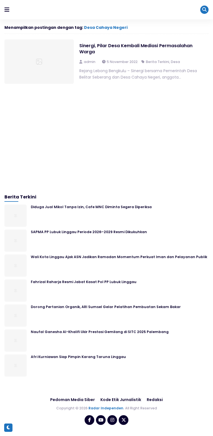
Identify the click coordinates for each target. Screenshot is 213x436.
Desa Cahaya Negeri (106, 27)
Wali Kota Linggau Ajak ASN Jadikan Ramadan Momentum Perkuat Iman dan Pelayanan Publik (119, 256)
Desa (175, 61)
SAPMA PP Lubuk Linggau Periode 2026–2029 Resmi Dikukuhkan (89, 232)
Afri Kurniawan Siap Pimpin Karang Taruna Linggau (78, 356)
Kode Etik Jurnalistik (120, 399)
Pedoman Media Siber (72, 399)
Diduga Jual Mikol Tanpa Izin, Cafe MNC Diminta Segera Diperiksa (91, 207)
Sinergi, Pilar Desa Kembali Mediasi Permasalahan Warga (135, 48)
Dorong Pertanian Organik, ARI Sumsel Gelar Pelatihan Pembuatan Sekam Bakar (106, 306)
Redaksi (155, 399)
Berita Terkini (157, 61)
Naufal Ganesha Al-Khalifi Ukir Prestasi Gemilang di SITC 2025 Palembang (100, 331)
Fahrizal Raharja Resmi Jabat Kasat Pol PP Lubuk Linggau (83, 281)
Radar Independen (105, 408)
